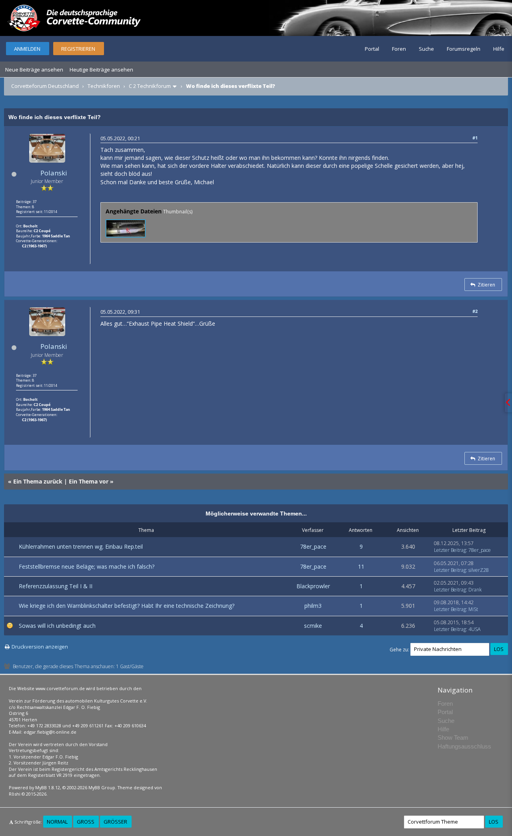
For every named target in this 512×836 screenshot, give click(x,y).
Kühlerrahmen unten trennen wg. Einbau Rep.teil (81, 546)
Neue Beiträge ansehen (34, 69)
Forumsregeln (463, 48)
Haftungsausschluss (464, 746)
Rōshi (14, 794)
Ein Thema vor (88, 481)
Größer (115, 821)
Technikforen (104, 86)
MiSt (473, 609)
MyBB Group (101, 787)
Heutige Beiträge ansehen (101, 69)
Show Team (453, 737)
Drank (475, 589)
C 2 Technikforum (150, 86)
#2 (475, 311)
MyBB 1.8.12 (47, 787)
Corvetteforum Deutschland (45, 86)
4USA (474, 629)
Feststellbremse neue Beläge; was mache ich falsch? (86, 566)
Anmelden (27, 48)
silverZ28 (478, 570)
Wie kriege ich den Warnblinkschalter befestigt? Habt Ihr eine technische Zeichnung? (126, 605)
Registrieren (78, 48)
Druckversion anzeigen (40, 646)
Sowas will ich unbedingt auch (57, 625)
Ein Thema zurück (37, 481)
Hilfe (498, 48)
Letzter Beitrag (450, 550)
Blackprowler (313, 586)
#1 (475, 138)
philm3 (313, 605)
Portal (372, 48)
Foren (399, 48)
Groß (85, 821)
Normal (57, 821)
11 (361, 566)
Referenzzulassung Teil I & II (55, 586)
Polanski (53, 172)
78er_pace (313, 546)
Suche (426, 48)
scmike (313, 625)
